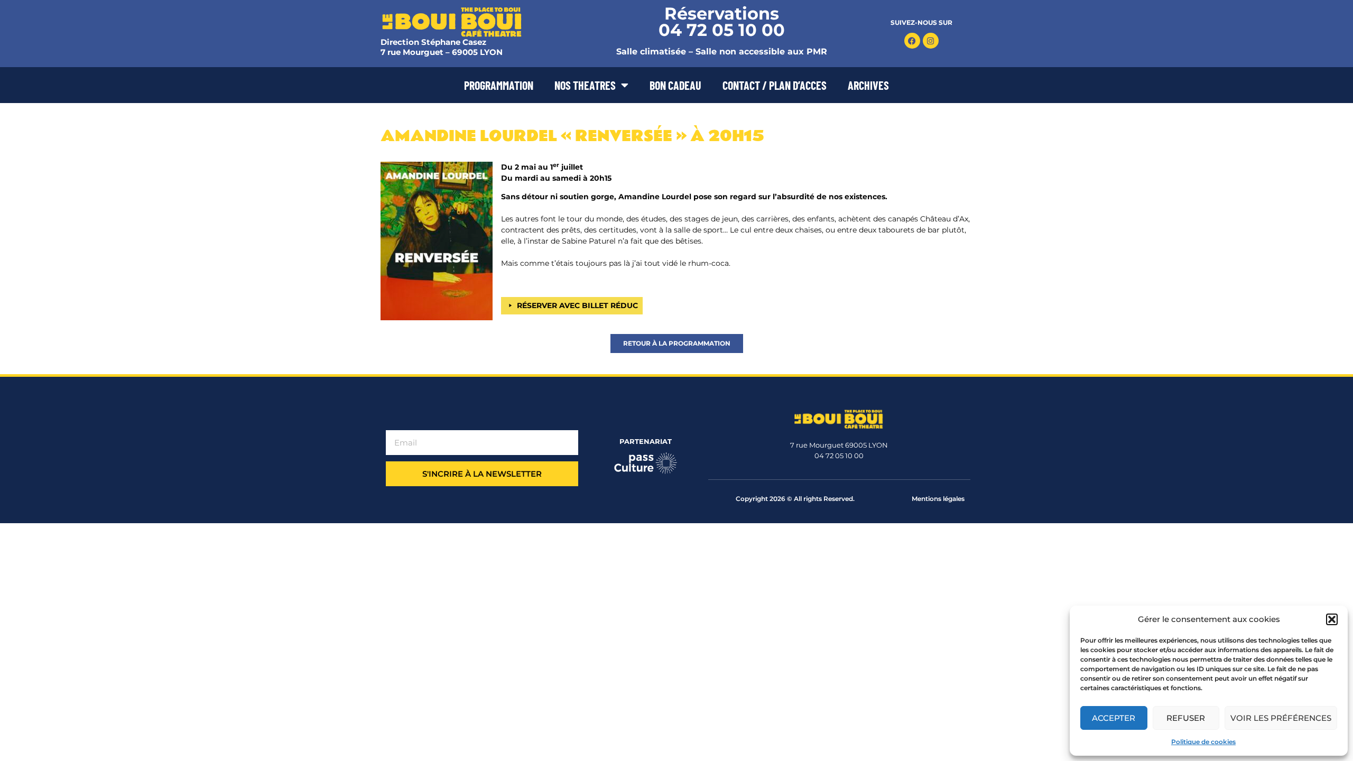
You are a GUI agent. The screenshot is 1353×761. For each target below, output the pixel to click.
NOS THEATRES (585, 85)
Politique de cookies (1203, 742)
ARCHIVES (868, 85)
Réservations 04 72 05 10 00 (722, 21)
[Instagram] (931, 41)
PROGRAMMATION (498, 85)
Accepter (1113, 718)
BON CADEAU (675, 85)
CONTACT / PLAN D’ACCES (774, 85)
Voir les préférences (1280, 718)
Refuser (1185, 718)
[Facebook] (912, 41)
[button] (1332, 619)
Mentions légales (938, 499)
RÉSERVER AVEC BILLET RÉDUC (577, 305)
